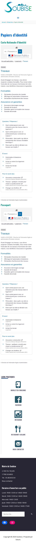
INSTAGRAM (18, 420)
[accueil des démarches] (16, 47)
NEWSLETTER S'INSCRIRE (18, 390)
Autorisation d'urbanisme (13, 157)
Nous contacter (7, 481)
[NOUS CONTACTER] (18, 443)
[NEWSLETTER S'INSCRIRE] (18, 384)
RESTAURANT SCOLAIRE (18, 435)
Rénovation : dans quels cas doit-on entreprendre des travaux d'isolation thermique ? (17, 140)
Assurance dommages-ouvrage (14, 105)
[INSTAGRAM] (18, 414)
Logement (18, 61)
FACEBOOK (18, 405)
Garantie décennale (10, 111)
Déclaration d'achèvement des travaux (16, 98)
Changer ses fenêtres (12, 188)
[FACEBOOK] (18, 399)
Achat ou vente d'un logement (15, 161)
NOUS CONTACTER (18, 449)
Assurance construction (13, 177)
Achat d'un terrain (11, 166)
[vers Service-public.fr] (19, 56)
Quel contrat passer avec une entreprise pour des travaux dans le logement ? (17, 127)
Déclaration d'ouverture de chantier (15, 94)
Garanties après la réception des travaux (17, 109)
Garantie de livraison (10, 107)
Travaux (25, 61)
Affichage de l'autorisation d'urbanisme (16, 96)
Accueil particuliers (7, 61)
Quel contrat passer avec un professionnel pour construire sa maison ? (16, 134)
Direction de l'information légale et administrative (14, 200)
